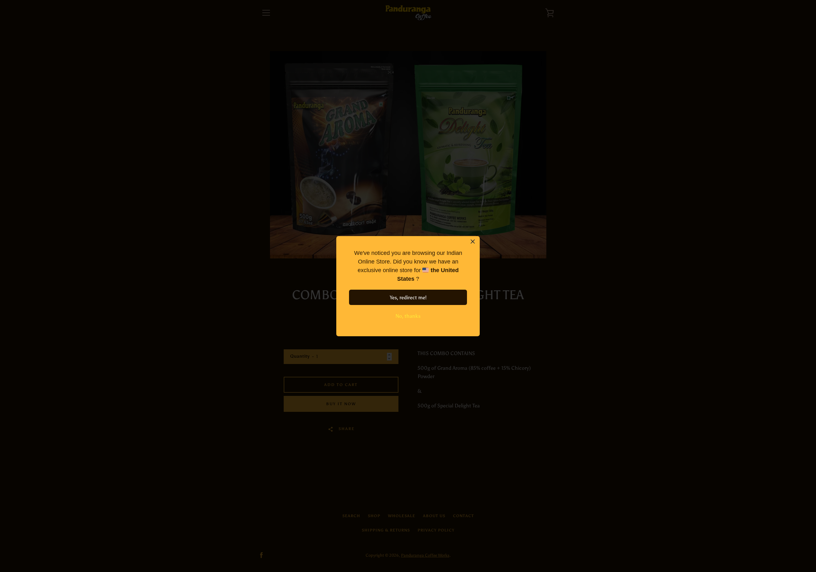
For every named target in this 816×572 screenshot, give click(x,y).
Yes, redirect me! (408, 297)
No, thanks (408, 316)
